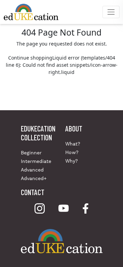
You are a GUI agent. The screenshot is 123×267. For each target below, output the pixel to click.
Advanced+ (33, 178)
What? (72, 144)
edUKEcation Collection (38, 133)
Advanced (32, 170)
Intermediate (36, 161)
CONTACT (32, 192)
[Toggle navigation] (110, 12)
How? (72, 152)
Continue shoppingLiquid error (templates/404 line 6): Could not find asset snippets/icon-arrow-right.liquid (62, 64)
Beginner (31, 152)
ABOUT (73, 128)
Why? (71, 161)
